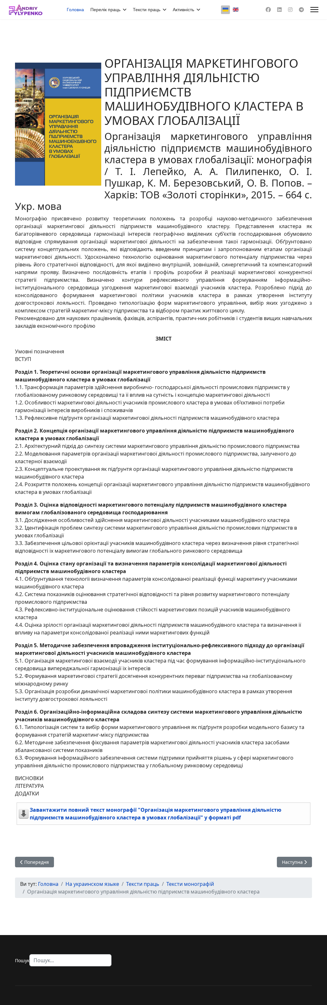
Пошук (22, 960)
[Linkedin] (279, 9)
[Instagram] (290, 9)
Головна (75, 9)
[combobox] (70, 960)
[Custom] (301, 9)
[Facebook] (268, 9)
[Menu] (314, 9)
